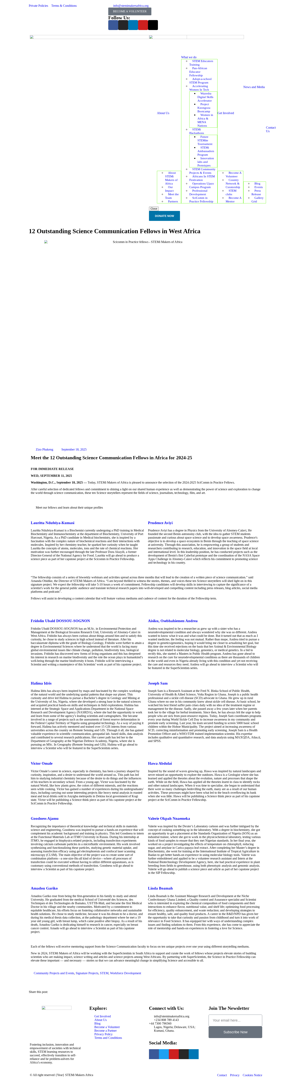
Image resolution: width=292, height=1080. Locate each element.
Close (154, 208)
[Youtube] (143, 25)
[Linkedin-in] (194, 1054)
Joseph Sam (158, 683)
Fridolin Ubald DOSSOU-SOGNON (60, 621)
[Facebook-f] (113, 25)
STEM (104, 973)
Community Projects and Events (54, 973)
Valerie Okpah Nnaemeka (169, 818)
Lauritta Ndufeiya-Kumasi (52, 523)
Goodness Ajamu (45, 818)
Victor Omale (41, 763)
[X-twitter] (153, 25)
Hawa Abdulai (160, 763)
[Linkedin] (133, 25)
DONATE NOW (164, 216)
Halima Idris (41, 683)
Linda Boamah (160, 888)
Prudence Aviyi (160, 523)
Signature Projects (87, 973)
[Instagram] (123, 25)
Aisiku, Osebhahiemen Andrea (173, 621)
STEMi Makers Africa (79, 1075)
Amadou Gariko (44, 888)
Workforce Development (125, 973)
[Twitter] (164, 1054)
